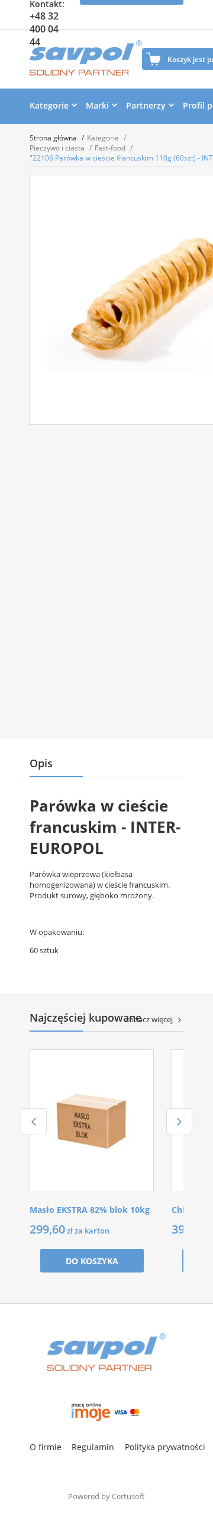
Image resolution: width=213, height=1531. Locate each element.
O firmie (46, 1447)
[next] (179, 1121)
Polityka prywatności (165, 1447)
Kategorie (49, 105)
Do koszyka (92, 1261)
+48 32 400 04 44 (44, 28)
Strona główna (54, 138)
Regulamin (93, 1447)
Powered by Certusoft (106, 1496)
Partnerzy (146, 105)
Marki (97, 105)
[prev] (34, 1121)
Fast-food (111, 148)
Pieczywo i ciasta (58, 148)
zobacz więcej (149, 1019)
